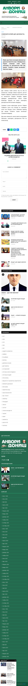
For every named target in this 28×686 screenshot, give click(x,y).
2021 (3, 348)
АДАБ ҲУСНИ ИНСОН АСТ (17, 307)
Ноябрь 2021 (5, 632)
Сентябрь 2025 (5, 525)
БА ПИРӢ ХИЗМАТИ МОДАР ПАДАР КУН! (18, 324)
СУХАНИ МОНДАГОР (7, 410)
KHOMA (24, 684)
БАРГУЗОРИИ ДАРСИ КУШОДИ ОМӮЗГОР (11, 675)
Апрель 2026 (5, 505)
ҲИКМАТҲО (5, 419)
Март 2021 (4, 650)
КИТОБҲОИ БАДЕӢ (6, 375)
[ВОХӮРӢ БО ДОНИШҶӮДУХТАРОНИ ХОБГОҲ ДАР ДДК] (3, 682)
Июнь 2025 (4, 534)
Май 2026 (4, 502)
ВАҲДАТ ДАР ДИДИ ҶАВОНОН (18, 262)
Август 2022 (5, 609)
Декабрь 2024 (5, 552)
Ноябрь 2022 (5, 600)
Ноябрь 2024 (5, 555)
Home (2, 27)
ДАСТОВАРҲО (5, 366)
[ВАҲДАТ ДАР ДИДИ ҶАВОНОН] (5, 264)
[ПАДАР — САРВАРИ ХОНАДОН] (5, 317)
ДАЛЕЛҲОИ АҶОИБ (6, 363)
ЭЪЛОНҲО (4, 425)
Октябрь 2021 (5, 635)
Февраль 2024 (5, 564)
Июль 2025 (4, 531)
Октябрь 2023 (5, 576)
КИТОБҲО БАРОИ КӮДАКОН (8, 372)
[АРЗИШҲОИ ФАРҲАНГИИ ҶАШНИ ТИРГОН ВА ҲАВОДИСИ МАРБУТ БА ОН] (5, 242)
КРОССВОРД (5, 378)
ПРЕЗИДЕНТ (5, 401)
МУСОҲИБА (5, 386)
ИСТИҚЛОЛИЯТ (6, 369)
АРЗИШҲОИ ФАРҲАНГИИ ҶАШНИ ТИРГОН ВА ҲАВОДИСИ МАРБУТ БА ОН (18, 241)
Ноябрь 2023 (5, 573)
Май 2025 (4, 537)
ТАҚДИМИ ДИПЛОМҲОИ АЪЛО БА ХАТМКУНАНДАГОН (14, 156)
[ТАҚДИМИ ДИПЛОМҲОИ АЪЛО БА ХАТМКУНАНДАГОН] (14, 146)
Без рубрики (5, 357)
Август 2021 (5, 641)
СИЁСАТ (4, 404)
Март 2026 (4, 508)
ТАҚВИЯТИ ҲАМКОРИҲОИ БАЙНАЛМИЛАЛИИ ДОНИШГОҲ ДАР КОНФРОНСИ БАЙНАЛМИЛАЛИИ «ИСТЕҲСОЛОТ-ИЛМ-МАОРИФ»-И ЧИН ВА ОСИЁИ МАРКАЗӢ (19, 252)
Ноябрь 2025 (5, 519)
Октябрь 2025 (5, 522)
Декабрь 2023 (5, 570)
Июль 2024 (4, 558)
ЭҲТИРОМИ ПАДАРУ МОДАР (18, 298)
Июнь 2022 (4, 612)
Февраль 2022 (5, 623)
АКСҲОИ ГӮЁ (14, 1)
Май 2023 (4, 588)
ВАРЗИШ (4, 360)
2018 (3, 339)
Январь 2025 (5, 549)
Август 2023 (5, 582)
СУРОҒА (18, 1)
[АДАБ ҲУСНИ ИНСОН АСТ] (5, 309)
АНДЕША (4, 354)
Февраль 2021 (5, 653)
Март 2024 (4, 561)
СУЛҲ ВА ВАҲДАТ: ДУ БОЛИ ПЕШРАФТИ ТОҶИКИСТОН (18, 215)
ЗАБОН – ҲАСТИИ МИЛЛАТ (9, 293)
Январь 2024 (5, 567)
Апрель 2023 (5, 591)
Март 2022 (4, 621)
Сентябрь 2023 (5, 579)
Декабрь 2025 (5, 516)
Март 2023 (4, 594)
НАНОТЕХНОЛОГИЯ (6, 392)
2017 (3, 336)
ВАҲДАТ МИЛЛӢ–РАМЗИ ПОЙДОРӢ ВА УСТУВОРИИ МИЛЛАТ (17, 233)
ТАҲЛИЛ (4, 413)
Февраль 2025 (5, 546)
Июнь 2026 (4, 499)
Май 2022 (4, 615)
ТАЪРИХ (9, 1)
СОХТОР (4, 407)
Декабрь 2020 (5, 656)
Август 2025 (5, 528)
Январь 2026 (5, 513)
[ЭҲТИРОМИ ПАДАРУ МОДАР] (5, 301)
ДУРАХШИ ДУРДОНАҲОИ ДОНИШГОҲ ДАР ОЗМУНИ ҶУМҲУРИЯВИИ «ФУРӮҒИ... (11, 666)
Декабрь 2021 (5, 629)
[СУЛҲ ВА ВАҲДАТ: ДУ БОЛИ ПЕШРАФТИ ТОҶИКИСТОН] (5, 217)
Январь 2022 (5, 626)
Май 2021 (4, 644)
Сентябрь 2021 (5, 638)
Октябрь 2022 (5, 603)
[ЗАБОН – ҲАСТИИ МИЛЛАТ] (14, 282)
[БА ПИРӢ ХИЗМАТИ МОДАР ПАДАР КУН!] (5, 325)
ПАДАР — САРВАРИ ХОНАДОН (18, 315)
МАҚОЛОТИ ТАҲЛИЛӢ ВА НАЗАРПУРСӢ (11, 380)
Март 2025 (4, 543)
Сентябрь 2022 (5, 606)
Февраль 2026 (5, 511)
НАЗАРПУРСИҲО (6, 389)
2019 (3, 342)
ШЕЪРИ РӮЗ (5, 422)
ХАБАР (8, 27)
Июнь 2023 (4, 585)
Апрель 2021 (5, 647)
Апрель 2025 (5, 540)
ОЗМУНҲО (4, 398)
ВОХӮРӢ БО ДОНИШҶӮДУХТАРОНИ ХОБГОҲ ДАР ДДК (11, 681)
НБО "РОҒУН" (5, 395)
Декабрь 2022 (5, 597)
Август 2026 (5, 496)
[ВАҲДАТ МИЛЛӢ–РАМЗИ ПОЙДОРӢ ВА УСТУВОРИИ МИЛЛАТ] (5, 233)
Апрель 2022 (5, 618)
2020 (3, 345)
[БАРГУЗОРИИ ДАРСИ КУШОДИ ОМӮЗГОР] (3, 675)
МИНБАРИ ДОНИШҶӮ (7, 383)
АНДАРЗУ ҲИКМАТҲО (7, 351)
